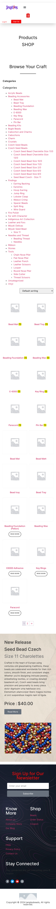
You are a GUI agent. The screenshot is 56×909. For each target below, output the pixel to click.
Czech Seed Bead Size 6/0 (27, 170)
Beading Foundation (24, 106)
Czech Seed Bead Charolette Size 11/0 (33, 151)
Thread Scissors (22, 277)
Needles (18, 241)
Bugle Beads (14, 128)
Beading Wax (20, 109)
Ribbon (11, 245)
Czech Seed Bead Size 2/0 (27, 167)
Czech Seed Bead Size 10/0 (28, 161)
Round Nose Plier (22, 271)
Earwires (18, 186)
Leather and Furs (16, 222)
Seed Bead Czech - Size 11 (27, 177)
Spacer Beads (21, 203)
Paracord (18, 119)
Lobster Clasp (21, 196)
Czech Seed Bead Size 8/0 (27, 174)
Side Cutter (19, 274)
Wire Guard (19, 209)
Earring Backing (22, 183)
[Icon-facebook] (7, 881)
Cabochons (14, 135)
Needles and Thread (18, 235)
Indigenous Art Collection (21, 219)
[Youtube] (17, 881)
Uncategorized (15, 280)
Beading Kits (14, 125)
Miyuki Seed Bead (17, 229)
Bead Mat (18, 99)
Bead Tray (19, 102)
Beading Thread (22, 238)
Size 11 (17, 232)
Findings (12, 180)
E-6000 (17, 112)
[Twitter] (12, 881)
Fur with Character (17, 216)
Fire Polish (13, 212)
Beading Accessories (18, 96)
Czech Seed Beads (17, 144)
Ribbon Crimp (21, 199)
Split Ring (18, 206)
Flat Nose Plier (21, 258)
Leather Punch (21, 261)
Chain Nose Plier (22, 254)
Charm (11, 138)
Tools (11, 251)
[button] (25, 7)
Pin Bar (17, 122)
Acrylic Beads (15, 93)
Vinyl (10, 283)
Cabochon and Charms (20, 132)
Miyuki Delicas (15, 225)
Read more (14, 534)
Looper (17, 267)
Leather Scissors (22, 264)
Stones (11, 248)
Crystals (12, 141)
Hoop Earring (20, 190)
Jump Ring (19, 193)
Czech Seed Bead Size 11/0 (28, 164)
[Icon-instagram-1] (22, 881)
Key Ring (18, 115)
